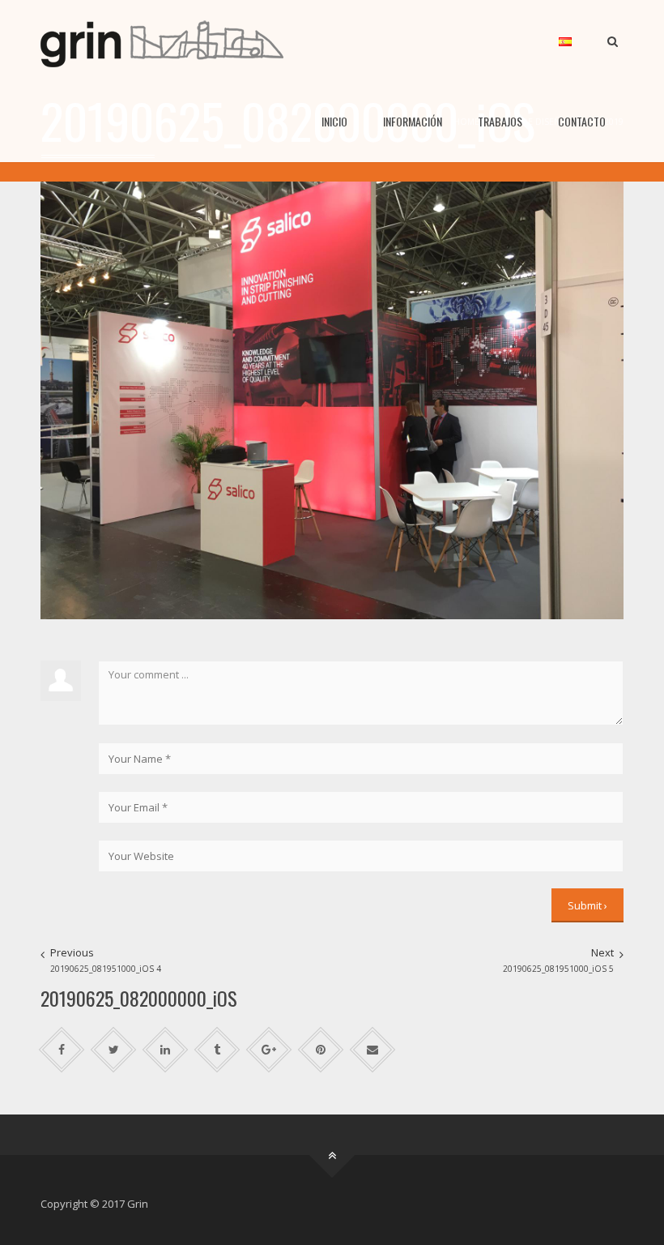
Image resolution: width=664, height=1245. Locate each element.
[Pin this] (321, 1050)
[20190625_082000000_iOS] (332, 398)
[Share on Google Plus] (269, 1050)
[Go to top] (332, 1155)
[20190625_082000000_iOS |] (161, 40)
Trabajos (500, 121)
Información (412, 121)
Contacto (582, 121)
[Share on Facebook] (62, 1050)
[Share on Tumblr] (217, 1050)
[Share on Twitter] (114, 1050)
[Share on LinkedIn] (166, 1050)
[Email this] (373, 1050)
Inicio (334, 121)
